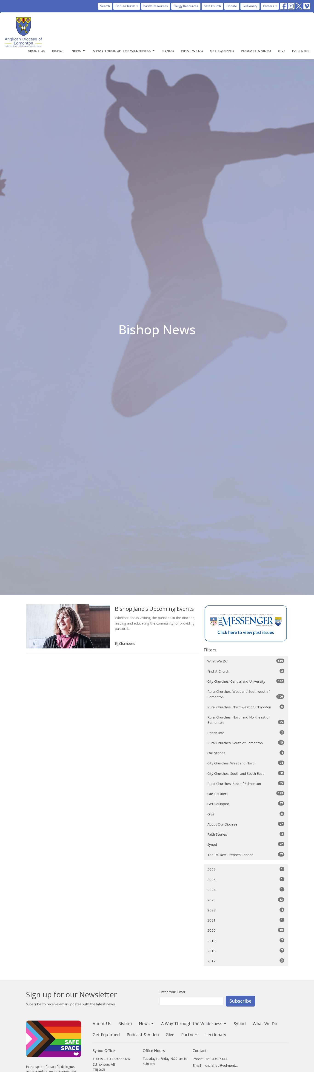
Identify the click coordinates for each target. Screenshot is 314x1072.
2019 (245, 940)
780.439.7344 (216, 1058)
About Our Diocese (245, 824)
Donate (232, 6)
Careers (268, 6)
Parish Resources (155, 6)
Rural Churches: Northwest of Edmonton (245, 706)
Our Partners (245, 793)
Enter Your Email (172, 992)
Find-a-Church (125, 6)
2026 (245, 869)
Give (281, 50)
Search (105, 6)
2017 (245, 960)
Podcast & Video (256, 50)
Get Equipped (222, 50)
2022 (245, 910)
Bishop (58, 50)
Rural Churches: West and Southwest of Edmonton (245, 694)
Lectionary (250, 6)
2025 (245, 879)
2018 (245, 950)
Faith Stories (245, 834)
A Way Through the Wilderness (122, 50)
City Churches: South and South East (245, 773)
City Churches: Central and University (245, 681)
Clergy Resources (186, 6)
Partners (300, 50)
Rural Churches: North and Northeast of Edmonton (245, 720)
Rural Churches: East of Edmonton (245, 783)
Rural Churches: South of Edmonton (245, 742)
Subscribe (240, 1001)
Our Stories (245, 752)
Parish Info (245, 732)
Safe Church (212, 6)
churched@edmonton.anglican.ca (221, 1065)
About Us (36, 50)
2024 (245, 889)
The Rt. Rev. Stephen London (245, 854)
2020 (245, 930)
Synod (168, 50)
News (76, 50)
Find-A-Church (245, 671)
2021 (245, 920)
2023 (245, 899)
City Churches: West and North (245, 763)
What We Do (192, 50)
